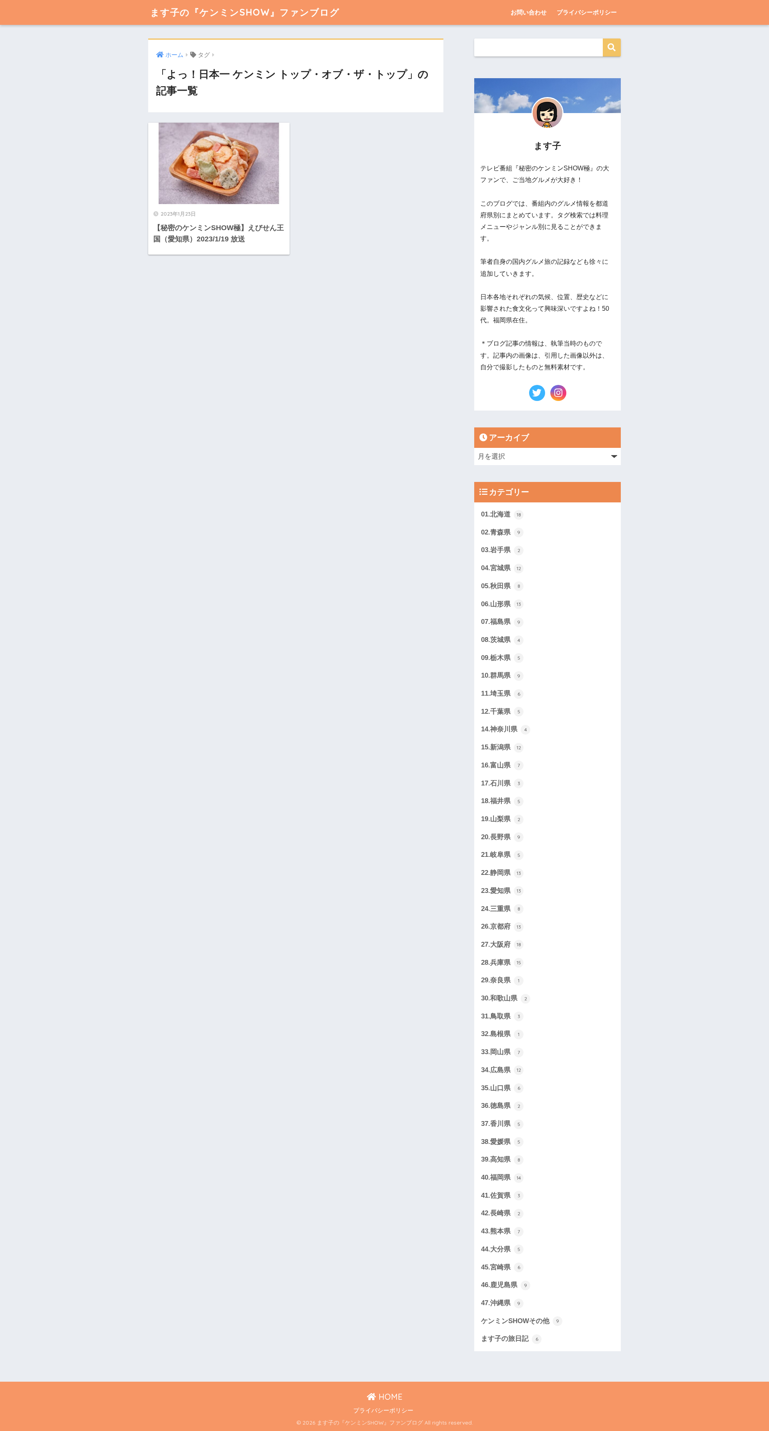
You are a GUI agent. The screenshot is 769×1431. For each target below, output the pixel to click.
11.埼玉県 (500, 693)
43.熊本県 (500, 1231)
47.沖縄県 (500, 1303)
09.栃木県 (500, 658)
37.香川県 (500, 1123)
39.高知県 (500, 1159)
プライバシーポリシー (587, 12)
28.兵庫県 (501, 962)
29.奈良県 (500, 980)
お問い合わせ (529, 12)
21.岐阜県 (500, 854)
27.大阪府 (501, 944)
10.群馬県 (500, 675)
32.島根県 (500, 1034)
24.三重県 (500, 909)
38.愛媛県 (500, 1142)
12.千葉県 (500, 711)
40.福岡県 (501, 1177)
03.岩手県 (500, 550)
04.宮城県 (501, 568)
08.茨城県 (500, 640)
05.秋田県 (500, 586)
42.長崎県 (500, 1213)
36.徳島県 (500, 1105)
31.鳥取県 (500, 1016)
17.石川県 (500, 783)
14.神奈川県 (504, 729)
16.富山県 (500, 765)
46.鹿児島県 (504, 1285)
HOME (389, 1397)
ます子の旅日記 (509, 1338)
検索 (612, 47)
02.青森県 (500, 532)
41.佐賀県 (500, 1195)
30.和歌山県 (504, 998)
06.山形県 (501, 604)
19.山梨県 (500, 819)
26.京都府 (501, 926)
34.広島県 (501, 1070)
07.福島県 (500, 621)
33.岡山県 (500, 1052)
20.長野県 (500, 837)
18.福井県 (500, 801)
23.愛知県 (501, 891)
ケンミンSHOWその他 (520, 1321)
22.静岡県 (501, 872)
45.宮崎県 (500, 1267)
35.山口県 (500, 1088)
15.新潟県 (501, 747)
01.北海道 (501, 514)
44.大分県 (500, 1249)
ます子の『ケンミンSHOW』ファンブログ (245, 12)
